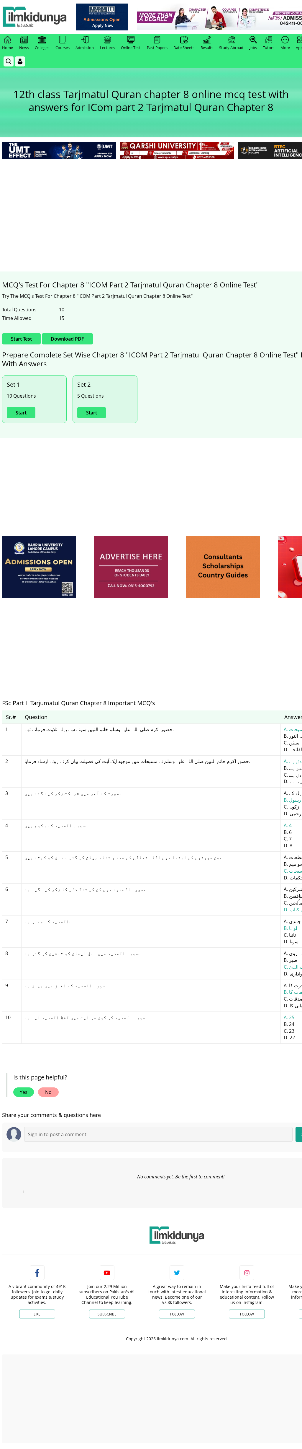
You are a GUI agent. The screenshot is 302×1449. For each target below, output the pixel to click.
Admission (85, 47)
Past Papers (157, 47)
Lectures (107, 47)
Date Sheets (183, 47)
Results (207, 47)
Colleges (42, 47)
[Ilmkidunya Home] (34, 16)
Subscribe (107, 1314)
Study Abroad (231, 47)
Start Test (21, 339)
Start (21, 412)
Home (7, 47)
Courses (62, 47)
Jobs (253, 47)
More (285, 47)
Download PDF (67, 339)
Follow (177, 1314)
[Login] (20, 61)
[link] (102, 17)
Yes (23, 1092)
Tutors (268, 47)
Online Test (131, 47)
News (24, 47)
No (48, 1092)
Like (37, 1314)
